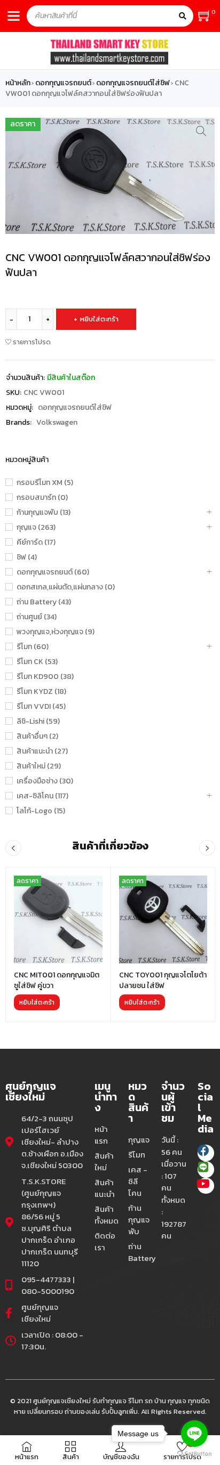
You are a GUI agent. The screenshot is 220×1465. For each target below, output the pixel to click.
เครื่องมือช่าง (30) (45, 781)
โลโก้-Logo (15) (41, 811)
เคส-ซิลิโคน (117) (42, 796)
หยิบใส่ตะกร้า (99, 319)
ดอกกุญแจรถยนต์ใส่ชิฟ (133, 83)
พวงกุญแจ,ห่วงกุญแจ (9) (56, 632)
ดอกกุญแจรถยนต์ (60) (53, 572)
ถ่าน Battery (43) (44, 602)
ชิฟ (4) (27, 557)
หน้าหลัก (17, 83)
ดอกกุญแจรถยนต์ (63, 83)
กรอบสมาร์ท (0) (42, 497)
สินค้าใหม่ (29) (39, 766)
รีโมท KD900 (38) (45, 676)
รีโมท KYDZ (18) (41, 691)
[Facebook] (206, 1153)
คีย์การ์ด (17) (36, 542)
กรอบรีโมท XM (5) (45, 482)
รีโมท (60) (33, 647)
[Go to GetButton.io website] (194, 1454)
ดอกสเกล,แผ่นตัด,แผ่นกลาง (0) (66, 587)
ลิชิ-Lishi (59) (38, 721)
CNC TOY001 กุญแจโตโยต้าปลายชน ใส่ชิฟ (163, 980)
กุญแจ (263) (36, 527)
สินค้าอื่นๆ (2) (37, 736)
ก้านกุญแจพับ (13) (43, 512)
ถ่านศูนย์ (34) (37, 617)
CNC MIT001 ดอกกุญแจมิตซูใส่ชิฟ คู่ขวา (56, 980)
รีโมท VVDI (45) (41, 706)
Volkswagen (56, 422)
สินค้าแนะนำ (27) (42, 751)
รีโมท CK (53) (37, 662)
